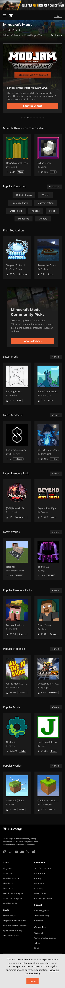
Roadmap (38, 888)
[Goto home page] (10, 15)
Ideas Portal (39, 874)
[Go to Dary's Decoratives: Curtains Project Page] (17, 155)
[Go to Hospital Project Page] (17, 559)
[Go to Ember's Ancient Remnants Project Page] (48, 384)
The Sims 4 (8, 883)
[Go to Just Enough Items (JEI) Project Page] (48, 734)
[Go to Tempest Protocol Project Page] (17, 257)
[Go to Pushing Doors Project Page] (17, 384)
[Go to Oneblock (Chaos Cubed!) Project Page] (17, 793)
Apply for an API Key (12, 931)
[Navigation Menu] (4, 15)
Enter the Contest (32, 106)
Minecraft (7, 874)
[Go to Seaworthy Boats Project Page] (48, 257)
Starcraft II (8, 888)
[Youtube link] (16, 852)
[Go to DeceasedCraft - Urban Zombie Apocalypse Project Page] (48, 676)
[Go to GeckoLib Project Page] (17, 734)
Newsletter (39, 883)
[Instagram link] (5, 852)
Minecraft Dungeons (12, 898)
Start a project (9, 916)
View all (56, 356)
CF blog (37, 878)
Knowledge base (41, 911)
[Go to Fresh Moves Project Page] (48, 617)
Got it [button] (32, 981)
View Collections (33, 341)
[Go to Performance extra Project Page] (17, 442)
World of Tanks (10, 903)
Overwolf (38, 933)
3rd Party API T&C (11, 936)
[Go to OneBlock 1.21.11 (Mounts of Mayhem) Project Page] (48, 793)
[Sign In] (58, 15)
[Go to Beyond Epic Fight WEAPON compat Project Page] (48, 500)
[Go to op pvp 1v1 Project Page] (48, 559)
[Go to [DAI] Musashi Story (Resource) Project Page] (17, 500)
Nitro (36, 948)
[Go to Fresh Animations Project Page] (17, 617)
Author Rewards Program (15, 926)
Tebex (37, 943)
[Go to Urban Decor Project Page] (48, 155)
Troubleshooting (41, 916)
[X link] (28, 852)
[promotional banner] (32, 5)
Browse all (54, 186)
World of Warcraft (11, 878)
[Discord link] (22, 852)
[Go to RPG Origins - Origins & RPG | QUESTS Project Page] (48, 442)
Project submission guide (14, 921)
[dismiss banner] (60, 3)
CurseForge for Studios (45, 938)
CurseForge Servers (43, 898)
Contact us (39, 921)
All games (7, 869)
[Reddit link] (33, 852)
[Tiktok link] (10, 852)
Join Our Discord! (42, 869)
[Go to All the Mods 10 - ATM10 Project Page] (17, 676)
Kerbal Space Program (13, 893)
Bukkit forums (40, 893)
